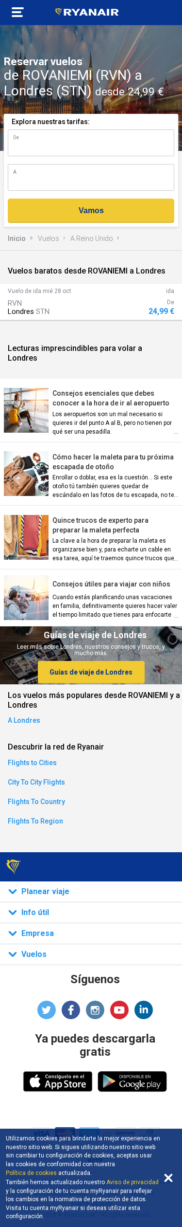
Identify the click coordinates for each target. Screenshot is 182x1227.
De (16, 137)
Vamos (91, 210)
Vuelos (48, 238)
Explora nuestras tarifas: (51, 122)
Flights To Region (35, 821)
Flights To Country (36, 802)
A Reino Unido (91, 238)
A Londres (24, 720)
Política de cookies (31, 1173)
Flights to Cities (32, 763)
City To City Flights (36, 782)
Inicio (17, 238)
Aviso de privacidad (132, 1182)
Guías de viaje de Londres (91, 672)
